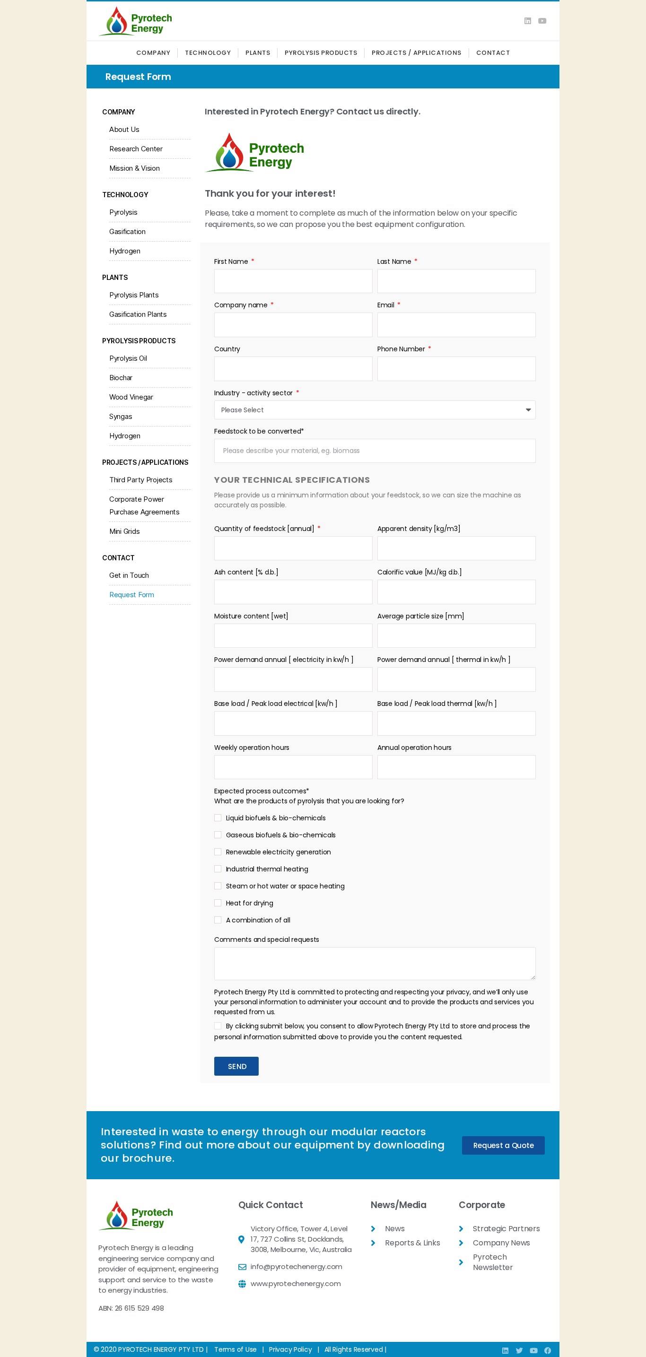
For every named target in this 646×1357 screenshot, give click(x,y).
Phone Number (402, 349)
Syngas (120, 416)
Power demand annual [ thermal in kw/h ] (443, 659)
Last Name (395, 261)
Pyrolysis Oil (128, 358)
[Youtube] (542, 21)
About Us (124, 129)
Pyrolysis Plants (134, 294)
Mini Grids (124, 531)
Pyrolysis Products (321, 52)
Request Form (131, 594)
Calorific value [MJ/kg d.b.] (419, 572)
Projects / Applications (417, 52)
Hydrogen (124, 250)
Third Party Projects (141, 479)
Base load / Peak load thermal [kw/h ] (437, 703)
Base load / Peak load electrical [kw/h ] (276, 703)
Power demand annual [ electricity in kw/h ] (283, 659)
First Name (232, 261)
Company (153, 52)
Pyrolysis (123, 212)
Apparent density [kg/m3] (419, 528)
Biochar (120, 377)
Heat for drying (249, 903)
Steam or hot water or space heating (285, 886)
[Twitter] (519, 1350)
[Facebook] (547, 1350)
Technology (208, 52)
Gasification (127, 231)
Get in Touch (129, 575)
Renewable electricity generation (278, 852)
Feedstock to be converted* (259, 431)
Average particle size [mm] (420, 616)
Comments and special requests (266, 939)
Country (227, 349)
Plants (257, 52)
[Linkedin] (528, 21)
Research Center (136, 148)
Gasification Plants (138, 314)
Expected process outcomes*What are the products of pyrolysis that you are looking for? (309, 796)
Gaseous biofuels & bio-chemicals (281, 835)
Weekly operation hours (251, 747)
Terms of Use (235, 1349)
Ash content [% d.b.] (246, 572)
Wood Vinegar (131, 396)
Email (386, 305)
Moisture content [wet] (251, 616)
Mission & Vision (134, 168)
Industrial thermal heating (267, 869)
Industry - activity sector (254, 393)
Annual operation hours (414, 747)
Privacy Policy (290, 1349)
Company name (242, 305)
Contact (493, 52)
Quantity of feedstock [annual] (265, 528)
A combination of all (258, 920)
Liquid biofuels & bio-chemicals (276, 818)
